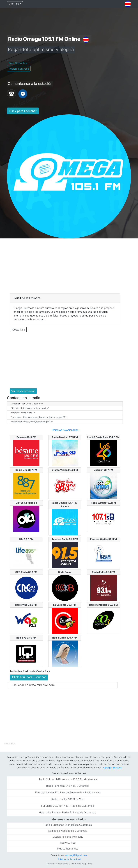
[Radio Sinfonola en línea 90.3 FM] (103, 620)
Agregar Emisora (112, 767)
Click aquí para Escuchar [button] (29, 677)
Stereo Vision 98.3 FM (65, 469)
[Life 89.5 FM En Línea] (26, 555)
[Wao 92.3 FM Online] (26, 620)
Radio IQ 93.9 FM (26, 637)
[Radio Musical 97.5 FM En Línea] (65, 453)
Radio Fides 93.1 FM (103, 572)
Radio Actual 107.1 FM (103, 502)
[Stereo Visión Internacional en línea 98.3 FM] (65, 485)
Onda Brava (65, 572)
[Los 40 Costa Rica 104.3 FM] (103, 453)
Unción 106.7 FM (103, 469)
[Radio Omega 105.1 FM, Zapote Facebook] (22, 93)
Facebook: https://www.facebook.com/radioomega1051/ (39, 417)
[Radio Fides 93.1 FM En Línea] (103, 587)
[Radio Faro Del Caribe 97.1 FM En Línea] (103, 555)
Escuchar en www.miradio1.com (33, 685)
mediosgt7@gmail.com (76, 855)
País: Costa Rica (18, 63)
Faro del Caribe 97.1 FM (103, 539)
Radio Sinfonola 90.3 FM (103, 604)
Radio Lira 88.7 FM (26, 469)
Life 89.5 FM (26, 539)
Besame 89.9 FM (26, 437)
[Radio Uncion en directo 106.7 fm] (103, 485)
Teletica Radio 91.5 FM (65, 539)
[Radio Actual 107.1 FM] (103, 518)
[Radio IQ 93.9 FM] (26, 653)
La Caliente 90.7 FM (64, 604)
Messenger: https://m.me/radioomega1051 (32, 421)
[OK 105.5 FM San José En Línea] (26, 518)
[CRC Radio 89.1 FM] (26, 587)
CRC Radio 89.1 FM (26, 572)
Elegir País (14, 3)
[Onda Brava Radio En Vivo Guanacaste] (65, 587)
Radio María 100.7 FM (64, 637)
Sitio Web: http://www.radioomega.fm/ (30, 408)
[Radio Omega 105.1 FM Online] (65, 522)
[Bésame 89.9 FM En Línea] (26, 453)
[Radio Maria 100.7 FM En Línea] (65, 653)
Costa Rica (18, 329)
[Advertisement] (69, 265)
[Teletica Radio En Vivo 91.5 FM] (65, 555)
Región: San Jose (19, 68)
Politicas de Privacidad (69, 859)
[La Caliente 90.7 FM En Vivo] (65, 620)
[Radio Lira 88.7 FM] (26, 485)
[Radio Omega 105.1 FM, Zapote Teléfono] (11, 93)
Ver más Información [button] (23, 391)
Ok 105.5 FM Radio (26, 502)
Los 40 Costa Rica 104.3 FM (103, 437)
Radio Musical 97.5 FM (65, 437)
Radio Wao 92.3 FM (26, 604)
